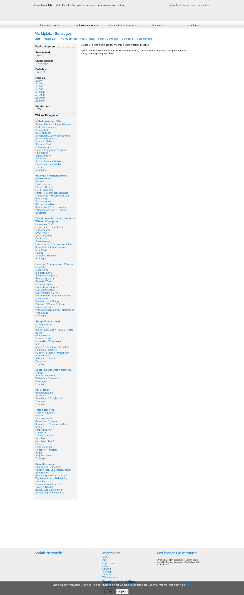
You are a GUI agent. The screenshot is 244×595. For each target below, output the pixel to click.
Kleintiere (40, 432)
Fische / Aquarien (45, 412)
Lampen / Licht (43, 147)
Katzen (39, 426)
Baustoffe (40, 267)
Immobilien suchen (50, 25)
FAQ (104, 560)
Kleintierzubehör (44, 435)
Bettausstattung (44, 392)
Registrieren (189, 5)
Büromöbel (41, 129)
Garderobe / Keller (45, 138)
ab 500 (39, 89)
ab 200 (39, 86)
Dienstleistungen (45, 464)
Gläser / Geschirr (45, 187)
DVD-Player (42, 232)
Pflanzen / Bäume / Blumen (50, 304)
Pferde (39, 444)
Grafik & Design (44, 486)
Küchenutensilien (45, 204)
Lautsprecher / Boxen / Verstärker (54, 244)
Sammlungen (42, 355)
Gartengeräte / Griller (47, 292)
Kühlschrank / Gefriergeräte (51, 207)
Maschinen (41, 298)
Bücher (39, 332)
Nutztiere (40, 438)
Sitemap (107, 571)
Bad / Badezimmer (45, 127)
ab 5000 (40, 100)
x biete (39, 55)
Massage (40, 381)
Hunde (39, 415)
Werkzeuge (41, 312)
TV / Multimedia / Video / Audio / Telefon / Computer (88, 38)
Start (37, 38)
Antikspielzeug (43, 324)
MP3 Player (41, 249)
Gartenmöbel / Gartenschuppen (53, 295)
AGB (105, 557)
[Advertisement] (55, 523)
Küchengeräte (43, 201)
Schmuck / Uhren (45, 358)
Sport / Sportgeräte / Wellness (53, 369)
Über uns (107, 574)
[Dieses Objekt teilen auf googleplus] (194, 33)
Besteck (39, 181)
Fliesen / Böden (44, 284)
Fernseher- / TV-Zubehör (49, 227)
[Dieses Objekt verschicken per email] (206, 33)
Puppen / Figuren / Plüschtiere (52, 352)
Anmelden (204, 5)
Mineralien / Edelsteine (48, 341)
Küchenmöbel (43, 144)
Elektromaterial (43, 272)
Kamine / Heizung (45, 141)
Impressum (108, 563)
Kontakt (106, 568)
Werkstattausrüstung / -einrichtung (54, 309)
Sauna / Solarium (45, 375)
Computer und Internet (48, 484)
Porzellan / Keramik (46, 349)
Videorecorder (43, 229)
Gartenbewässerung (46, 287)
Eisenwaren (42, 269)
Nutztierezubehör (45, 441)
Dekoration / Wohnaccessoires (52, 135)
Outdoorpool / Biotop (47, 301)
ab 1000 (40, 92)
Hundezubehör (43, 418)
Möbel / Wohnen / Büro (49, 121)
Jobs (105, 565)
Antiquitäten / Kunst (47, 321)
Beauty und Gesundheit (48, 489)
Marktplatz (50, 38)
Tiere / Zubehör (44, 409)
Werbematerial (110, 577)
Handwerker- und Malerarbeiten (53, 469)
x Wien (39, 109)
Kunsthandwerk (44, 338)
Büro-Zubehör (43, 132)
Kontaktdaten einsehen (122, 25)
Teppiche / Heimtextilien (48, 164)
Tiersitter (40, 481)
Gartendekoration (45, 289)
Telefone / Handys (45, 255)
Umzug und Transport (47, 466)
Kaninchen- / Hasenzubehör (51, 424)
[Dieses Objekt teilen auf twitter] (200, 33)
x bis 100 (40, 72)
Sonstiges (127, 38)
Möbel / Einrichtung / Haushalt (52, 347)
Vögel (38, 452)
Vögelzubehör (43, 455)
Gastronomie (42, 184)
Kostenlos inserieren (86, 25)
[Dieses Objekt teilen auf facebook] (188, 33)
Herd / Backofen (44, 189)
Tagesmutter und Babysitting (51, 478)
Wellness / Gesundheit (48, 378)
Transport (40, 401)
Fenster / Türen (44, 281)
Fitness (39, 372)
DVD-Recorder (43, 235)
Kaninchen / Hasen (46, 421)
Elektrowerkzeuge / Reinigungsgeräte (46, 277)
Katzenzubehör (44, 429)
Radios (39, 252)
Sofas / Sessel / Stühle (48, 161)
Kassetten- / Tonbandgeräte (51, 247)
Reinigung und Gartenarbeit (51, 475)
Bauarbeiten (42, 472)
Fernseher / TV (44, 224)
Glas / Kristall (42, 335)
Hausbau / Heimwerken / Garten (54, 264)
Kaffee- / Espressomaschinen (52, 192)
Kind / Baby (42, 389)
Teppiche (40, 361)
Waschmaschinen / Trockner (51, 209)
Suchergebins (144, 38)
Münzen (39, 344)
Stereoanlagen (43, 241)
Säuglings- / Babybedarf (49, 398)
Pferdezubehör (43, 446)
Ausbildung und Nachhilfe (49, 492)
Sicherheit (41, 158)
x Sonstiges (41, 63)
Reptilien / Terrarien (46, 449)
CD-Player (41, 238)
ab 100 (39, 83)
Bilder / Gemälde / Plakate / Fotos (54, 329)
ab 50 (38, 80)
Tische (39, 167)
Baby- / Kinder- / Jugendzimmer (53, 124)
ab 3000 (40, 97)
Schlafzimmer (43, 155)
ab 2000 (40, 95)
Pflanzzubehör (43, 307)
